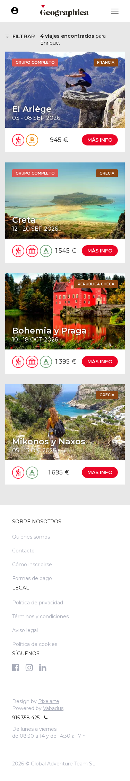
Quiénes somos (31, 537)
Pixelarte (48, 701)
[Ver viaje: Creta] (65, 212)
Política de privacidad (37, 603)
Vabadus (53, 708)
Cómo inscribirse (32, 564)
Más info (99, 140)
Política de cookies (34, 644)
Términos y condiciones (40, 616)
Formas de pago (32, 578)
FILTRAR (23, 36)
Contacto (23, 551)
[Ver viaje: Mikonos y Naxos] (65, 434)
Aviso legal (25, 630)
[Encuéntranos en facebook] (15, 668)
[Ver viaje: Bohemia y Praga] (65, 323)
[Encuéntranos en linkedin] (42, 668)
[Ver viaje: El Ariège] (65, 102)
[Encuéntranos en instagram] (29, 668)
